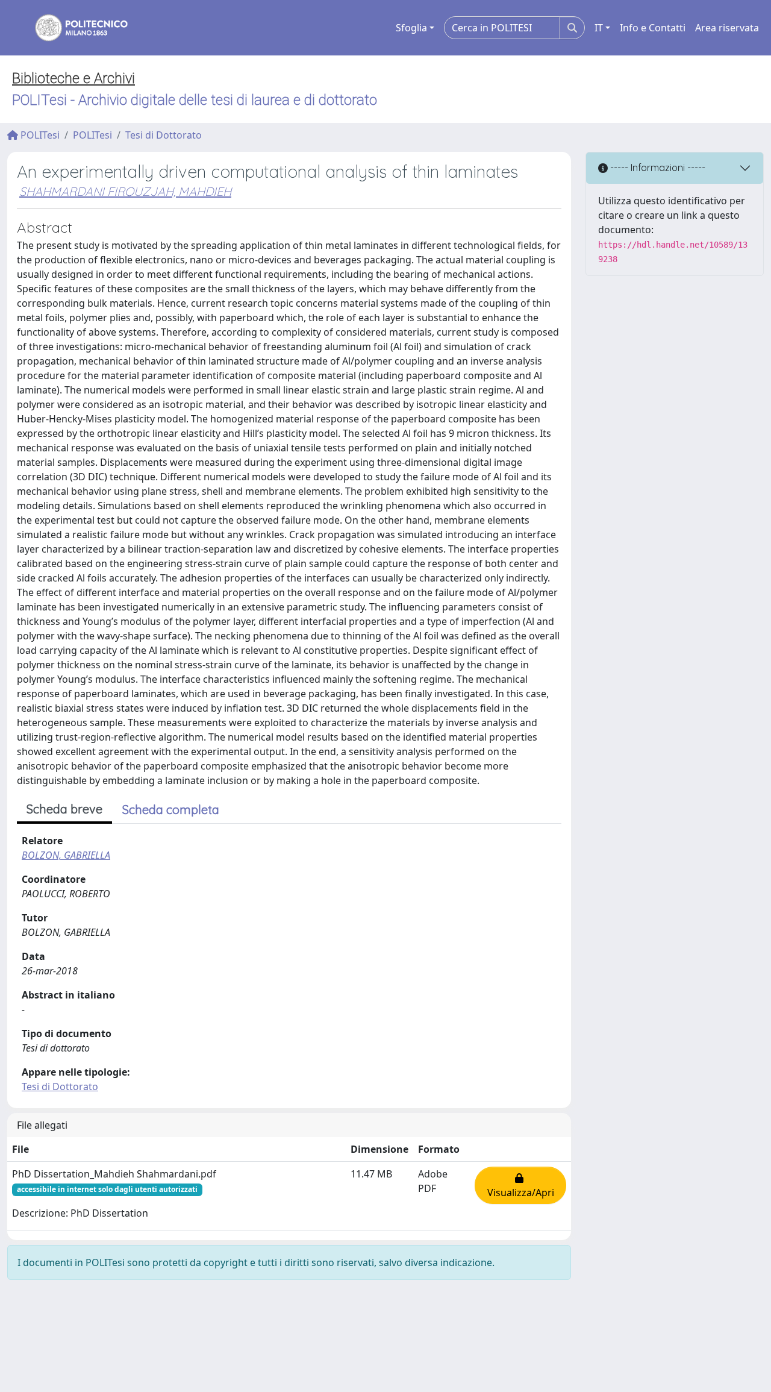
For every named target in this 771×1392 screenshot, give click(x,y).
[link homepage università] (73, 27)
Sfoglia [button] (411, 27)
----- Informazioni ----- (656, 167)
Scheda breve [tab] (64, 809)
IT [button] (599, 27)
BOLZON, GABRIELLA (66, 855)
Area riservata (727, 27)
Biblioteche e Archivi (73, 78)
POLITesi (39, 135)
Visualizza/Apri (520, 1185)
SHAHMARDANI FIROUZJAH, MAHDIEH (125, 191)
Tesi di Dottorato (163, 135)
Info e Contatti (652, 27)
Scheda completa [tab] (170, 809)
